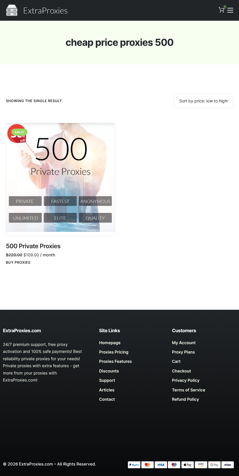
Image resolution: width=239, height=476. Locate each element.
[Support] (131, 382)
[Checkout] (204, 372)
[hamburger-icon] (230, 10)
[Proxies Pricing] (131, 353)
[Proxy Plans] (204, 353)
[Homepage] (131, 344)
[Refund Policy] (204, 401)
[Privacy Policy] (204, 382)
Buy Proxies (18, 262)
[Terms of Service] (204, 391)
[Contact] (131, 401)
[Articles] (131, 391)
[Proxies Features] (131, 363)
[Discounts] (131, 372)
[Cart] (204, 363)
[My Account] (204, 344)
